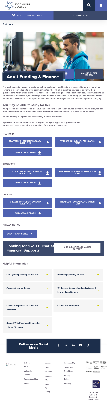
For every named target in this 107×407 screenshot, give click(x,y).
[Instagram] (66, 345)
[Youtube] (80, 345)
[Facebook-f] (59, 345)
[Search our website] (89, 5)
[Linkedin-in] (73, 345)
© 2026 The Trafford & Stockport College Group (93, 396)
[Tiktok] (88, 345)
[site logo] (10, 365)
